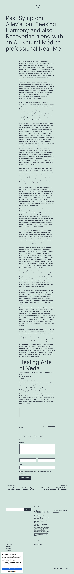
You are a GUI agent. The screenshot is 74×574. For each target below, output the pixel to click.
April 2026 (8, 552)
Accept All (12, 569)
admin (22, 427)
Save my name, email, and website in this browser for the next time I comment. (36, 472)
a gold (37, 5)
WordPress (65, 568)
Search (7, 507)
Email (40, 457)
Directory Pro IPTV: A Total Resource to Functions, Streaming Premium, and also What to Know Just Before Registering (41, 522)
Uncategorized (51, 426)
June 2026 (8, 548)
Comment (22, 442)
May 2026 (8, 550)
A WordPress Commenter (59, 510)
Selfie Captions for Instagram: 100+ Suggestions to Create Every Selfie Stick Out (41, 528)
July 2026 (8, 546)
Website (21, 464)
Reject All (17, 566)
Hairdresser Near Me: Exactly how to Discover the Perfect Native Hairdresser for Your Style (41, 533)
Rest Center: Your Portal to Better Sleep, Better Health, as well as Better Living (41, 517)
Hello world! (56, 512)
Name (21, 457)
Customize (7, 566)
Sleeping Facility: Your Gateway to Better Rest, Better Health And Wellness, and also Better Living (42, 512)
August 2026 (9, 544)
